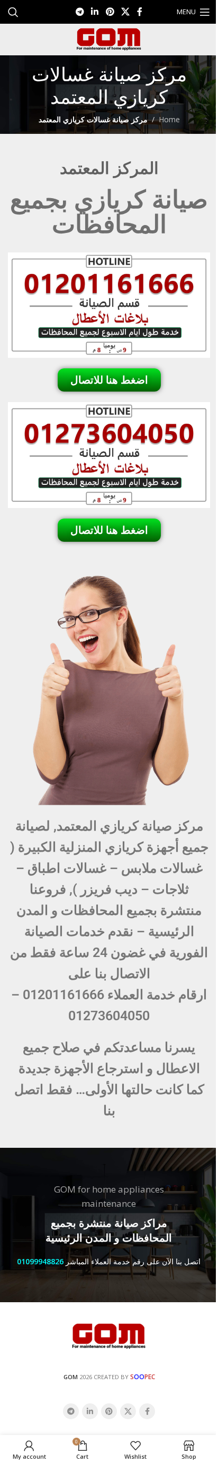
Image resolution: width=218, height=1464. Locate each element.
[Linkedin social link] (95, 11)
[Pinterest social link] (109, 11)
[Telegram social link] (79, 11)
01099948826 (40, 1261)
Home (169, 119)
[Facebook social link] (139, 11)
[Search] (13, 12)
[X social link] (125, 11)
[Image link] (109, 1335)
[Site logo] (109, 39)
